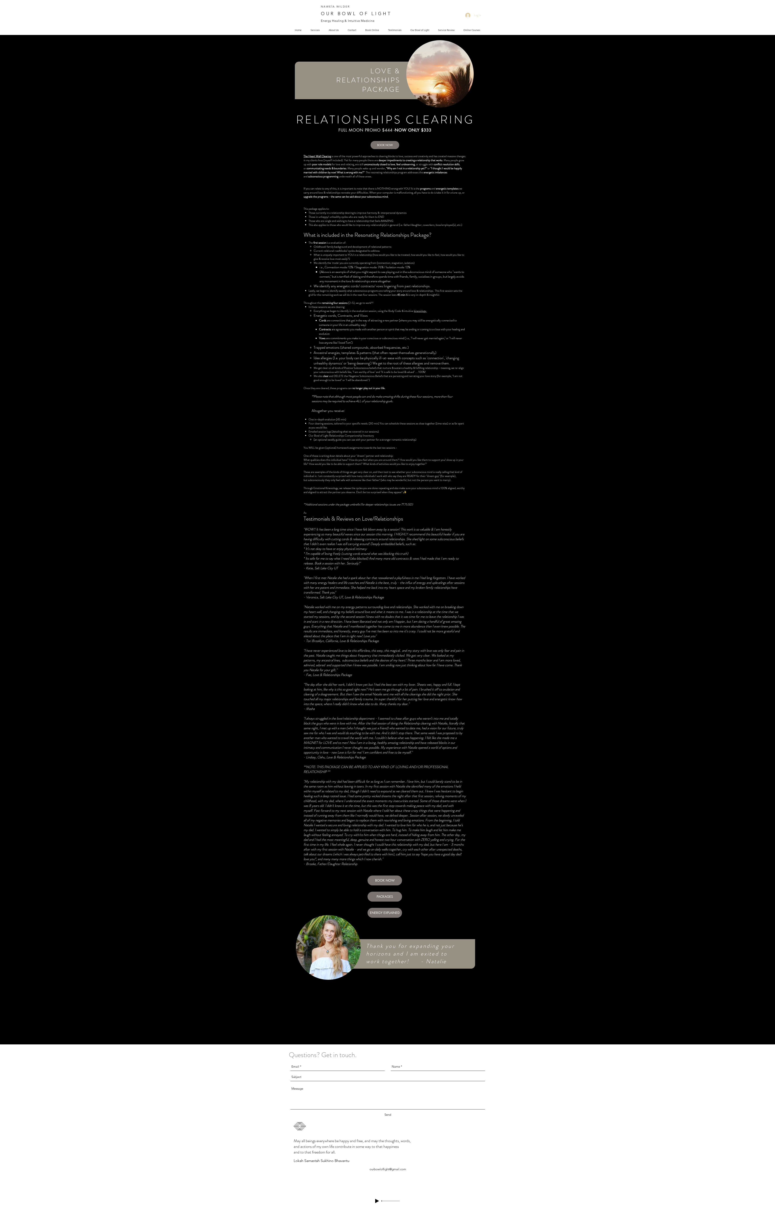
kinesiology (420, 311)
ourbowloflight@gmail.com (388, 1169)
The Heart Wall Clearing (317, 156)
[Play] (377, 1201)
